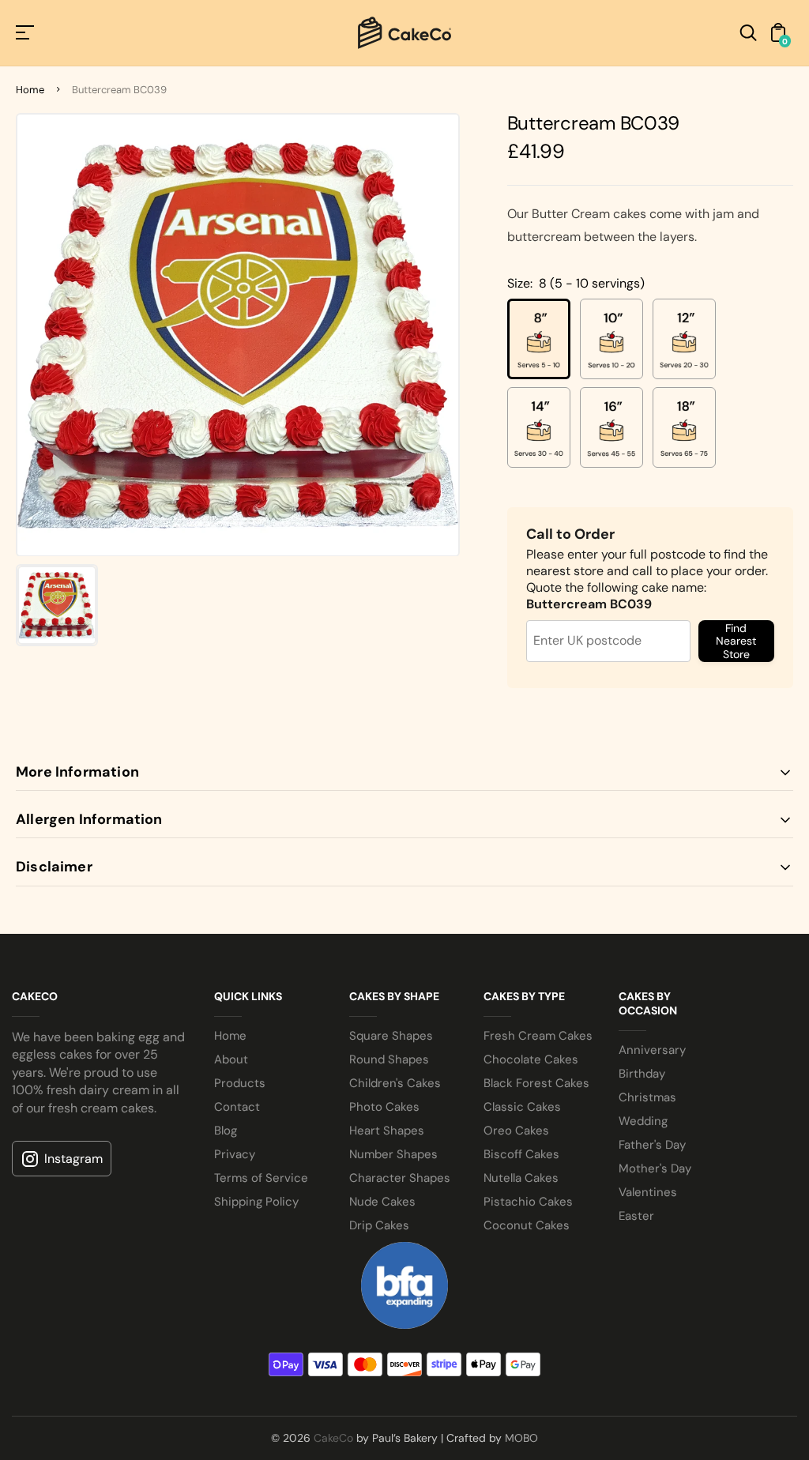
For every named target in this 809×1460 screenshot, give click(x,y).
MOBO (521, 1438)
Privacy (234, 1154)
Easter (636, 1216)
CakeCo (333, 1438)
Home (30, 89)
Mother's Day (655, 1168)
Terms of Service (261, 1178)
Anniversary (652, 1050)
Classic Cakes (522, 1107)
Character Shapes (399, 1178)
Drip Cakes (379, 1225)
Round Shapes (389, 1059)
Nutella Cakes (521, 1178)
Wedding (643, 1121)
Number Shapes (393, 1154)
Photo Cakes (384, 1107)
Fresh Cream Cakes (538, 1036)
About (231, 1059)
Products (239, 1083)
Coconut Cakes (527, 1225)
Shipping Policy (256, 1202)
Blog (225, 1130)
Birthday (642, 1074)
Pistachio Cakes (528, 1202)
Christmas (647, 1097)
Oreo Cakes (516, 1130)
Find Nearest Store (736, 640)
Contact (237, 1107)
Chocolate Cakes (531, 1059)
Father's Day (652, 1145)
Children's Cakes (395, 1083)
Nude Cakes (382, 1202)
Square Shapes (391, 1036)
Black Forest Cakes (536, 1083)
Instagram (73, 1158)
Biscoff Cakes (521, 1154)
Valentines (648, 1192)
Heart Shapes (386, 1130)
